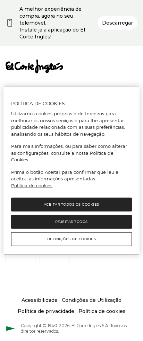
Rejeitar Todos (71, 221)
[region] (71, 170)
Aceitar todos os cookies (71, 204)
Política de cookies (31, 185)
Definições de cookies (71, 239)
